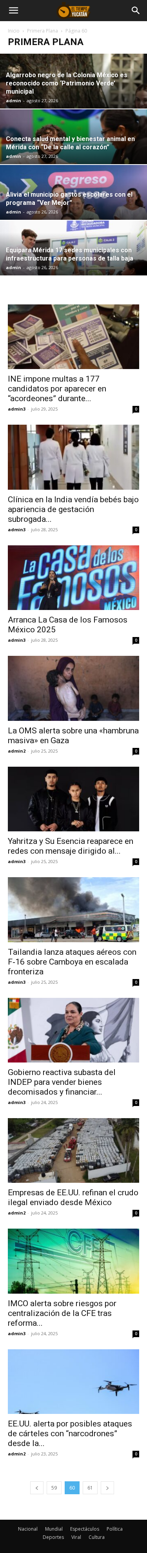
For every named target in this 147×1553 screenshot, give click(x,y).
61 (90, 1487)
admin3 (16, 409)
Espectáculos (84, 1529)
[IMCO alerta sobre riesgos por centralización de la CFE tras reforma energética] (73, 1261)
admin (13, 100)
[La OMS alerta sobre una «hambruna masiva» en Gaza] (73, 688)
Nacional (28, 1529)
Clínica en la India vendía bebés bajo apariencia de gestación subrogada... (73, 509)
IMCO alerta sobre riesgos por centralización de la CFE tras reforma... (62, 1313)
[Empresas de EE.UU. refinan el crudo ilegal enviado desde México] (73, 1150)
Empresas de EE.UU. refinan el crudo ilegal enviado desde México (73, 1197)
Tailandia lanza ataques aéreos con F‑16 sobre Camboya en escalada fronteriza (72, 961)
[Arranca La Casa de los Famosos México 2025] (73, 577)
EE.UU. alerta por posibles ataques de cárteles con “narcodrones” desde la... (70, 1433)
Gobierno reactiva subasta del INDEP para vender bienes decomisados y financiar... (62, 1082)
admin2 (16, 751)
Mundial (54, 1529)
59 (54, 1487)
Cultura (97, 1537)
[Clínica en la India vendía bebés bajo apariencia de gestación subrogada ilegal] (73, 457)
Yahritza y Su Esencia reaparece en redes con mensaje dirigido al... (70, 846)
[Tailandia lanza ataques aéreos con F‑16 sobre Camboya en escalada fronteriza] (73, 909)
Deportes (53, 1537)
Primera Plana (42, 30)
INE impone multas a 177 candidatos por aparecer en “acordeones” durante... (57, 388)
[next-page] (107, 1487)
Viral (76, 1537)
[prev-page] (37, 1487)
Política (115, 1529)
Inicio (14, 30)
